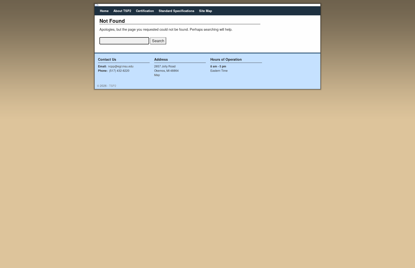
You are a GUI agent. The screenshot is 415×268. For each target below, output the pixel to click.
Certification (145, 10)
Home (104, 10)
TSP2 (112, 85)
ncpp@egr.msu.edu (121, 66)
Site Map (205, 10)
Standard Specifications (176, 10)
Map (157, 75)
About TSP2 (122, 10)
